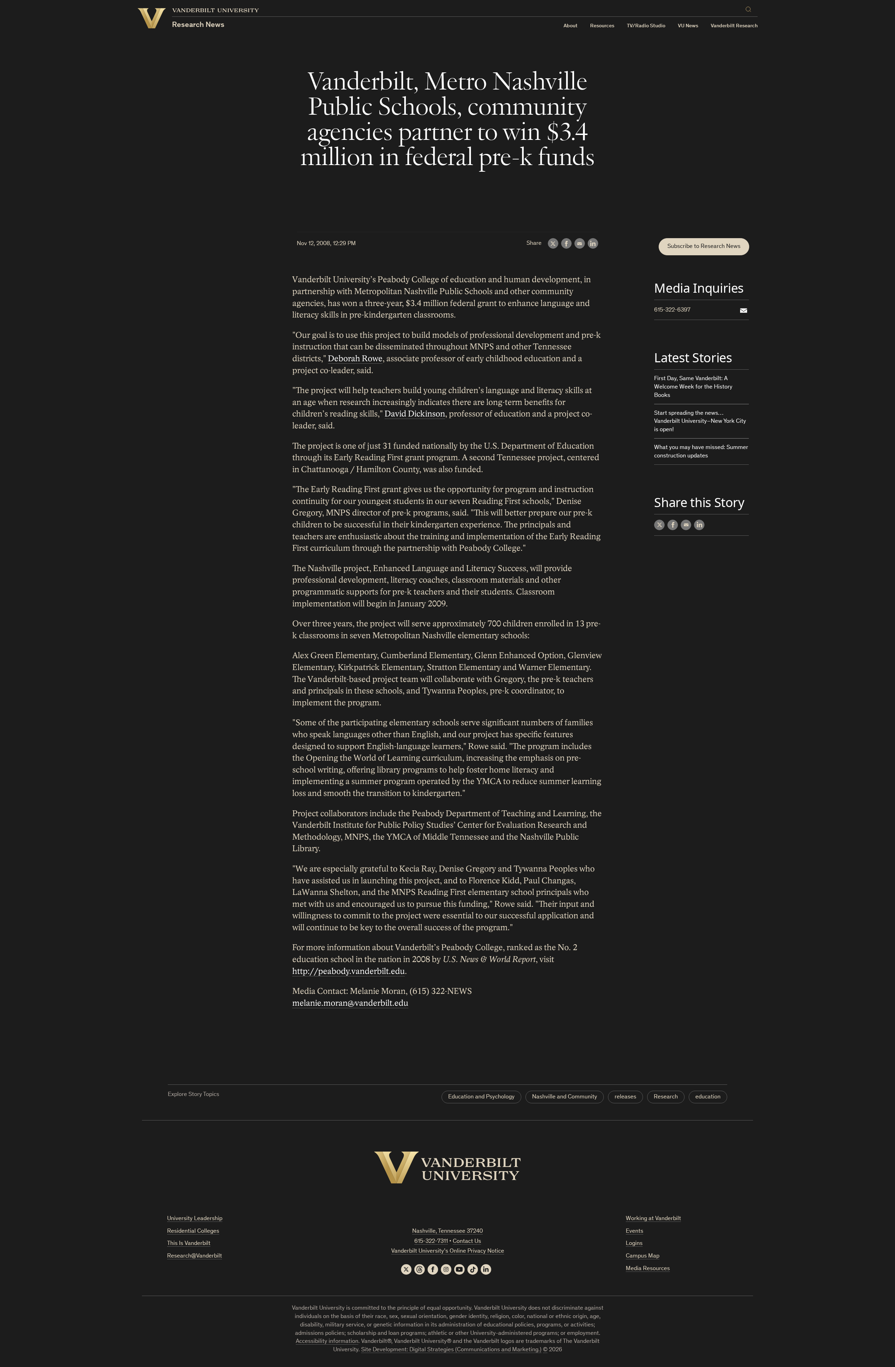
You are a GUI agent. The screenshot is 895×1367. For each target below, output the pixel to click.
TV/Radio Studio (646, 26)
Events (634, 1231)
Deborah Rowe (355, 359)
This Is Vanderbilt (188, 1244)
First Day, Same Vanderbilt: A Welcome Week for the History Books (693, 387)
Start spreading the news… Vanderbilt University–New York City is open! (700, 422)
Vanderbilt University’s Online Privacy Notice (447, 1251)
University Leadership (194, 1219)
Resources (602, 26)
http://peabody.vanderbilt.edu (348, 971)
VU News (688, 26)
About (571, 26)
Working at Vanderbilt (653, 1219)
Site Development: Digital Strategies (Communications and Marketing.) (451, 1350)
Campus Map (642, 1256)
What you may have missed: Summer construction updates (701, 452)
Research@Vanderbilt (194, 1256)
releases (625, 1097)
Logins (634, 1244)
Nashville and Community (564, 1097)
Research (666, 1097)
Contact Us (467, 1242)
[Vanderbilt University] (447, 1167)
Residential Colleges (193, 1231)
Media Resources (648, 1269)
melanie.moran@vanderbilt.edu (350, 1003)
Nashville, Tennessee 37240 (447, 1231)
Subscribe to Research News (703, 247)
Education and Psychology (481, 1097)
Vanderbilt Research (734, 26)
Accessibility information (327, 1342)
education (708, 1097)
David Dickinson (415, 414)
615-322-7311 (431, 1242)
